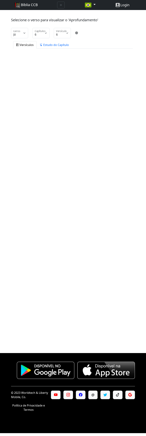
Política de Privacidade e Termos (28, 407)
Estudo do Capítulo (56, 45)
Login (124, 5)
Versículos (26, 45)
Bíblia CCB (29, 4)
